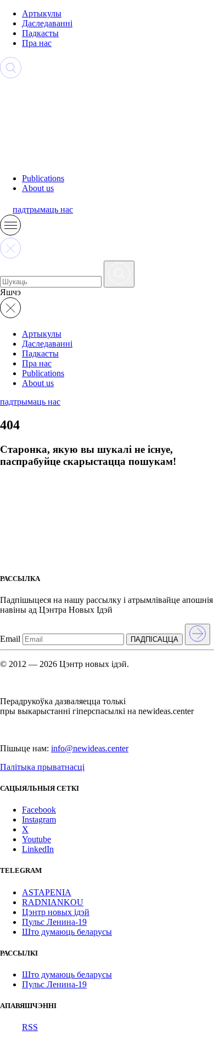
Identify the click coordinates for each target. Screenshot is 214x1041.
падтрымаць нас (43, 209)
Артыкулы (41, 13)
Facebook (39, 809)
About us (38, 188)
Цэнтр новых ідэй (55, 912)
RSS (30, 1027)
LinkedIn (38, 849)
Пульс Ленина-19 (54, 922)
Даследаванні (47, 23)
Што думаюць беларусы (67, 931)
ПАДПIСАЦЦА (154, 639)
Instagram (39, 819)
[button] (10, 232)
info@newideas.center (89, 748)
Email (10, 638)
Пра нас (37, 43)
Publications (43, 178)
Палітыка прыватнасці (42, 767)
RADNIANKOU (52, 902)
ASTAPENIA (46, 892)
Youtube (36, 839)
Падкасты (40, 33)
